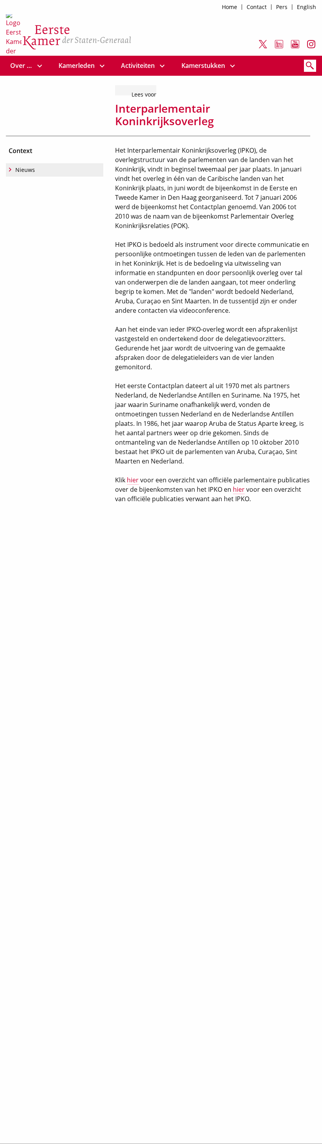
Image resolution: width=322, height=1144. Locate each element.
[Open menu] (39, 66)
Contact (257, 7)
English (306, 7)
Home (229, 7)
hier (133, 480)
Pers (281, 7)
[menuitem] (21, 66)
